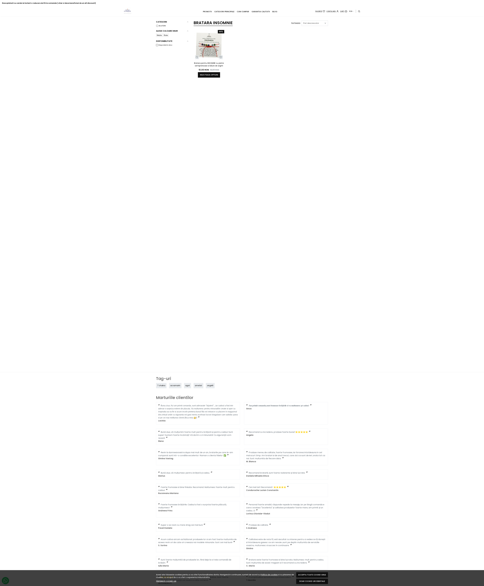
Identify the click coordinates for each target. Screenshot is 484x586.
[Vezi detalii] (197, 57)
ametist (198, 385)
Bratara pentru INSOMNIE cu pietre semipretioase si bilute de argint (209, 64)
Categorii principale (224, 11)
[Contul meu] (332, 11)
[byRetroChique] (145, 11)
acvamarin (175, 385)
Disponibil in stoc (165, 45)
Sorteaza (295, 23)
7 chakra (161, 385)
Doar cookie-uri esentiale (312, 581)
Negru (159, 35)
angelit (210, 385)
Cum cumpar (243, 11)
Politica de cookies (269, 574)
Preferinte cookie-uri (166, 581)
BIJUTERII (162, 26)
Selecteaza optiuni (209, 75)
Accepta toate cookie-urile (312, 575)
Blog (274, 11)
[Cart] (343, 11)
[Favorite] (320, 11)
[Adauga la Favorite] (221, 57)
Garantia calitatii (261, 11)
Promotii (207, 11)
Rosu (166, 35)
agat (187, 385)
